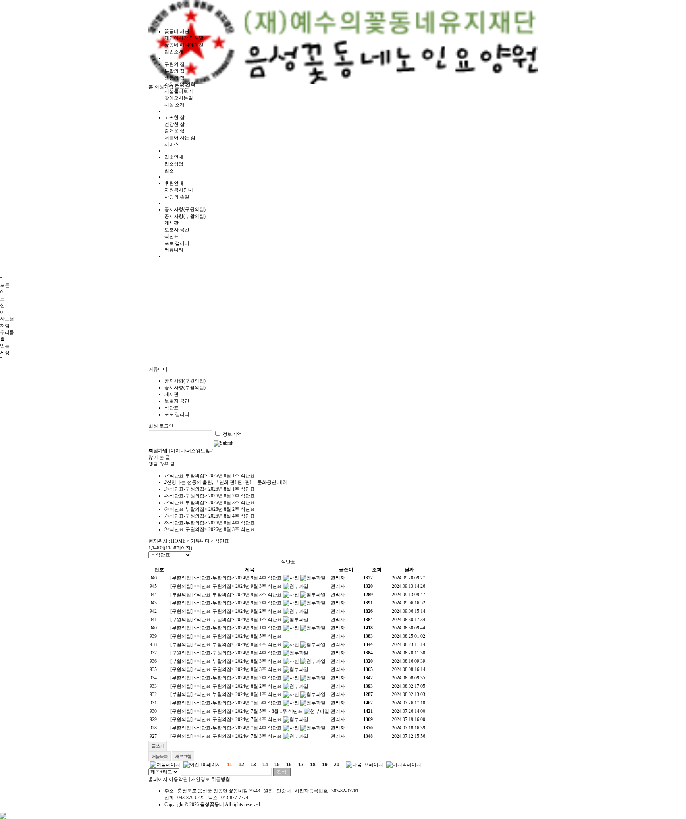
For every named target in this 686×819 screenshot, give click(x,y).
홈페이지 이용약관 (168, 779)
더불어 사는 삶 (179, 137)
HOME (178, 541)
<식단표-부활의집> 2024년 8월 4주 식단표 (238, 644)
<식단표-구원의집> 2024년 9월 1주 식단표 (238, 619)
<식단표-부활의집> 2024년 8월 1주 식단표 (238, 694)
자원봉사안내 (178, 190)
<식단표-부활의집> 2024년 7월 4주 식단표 (238, 728)
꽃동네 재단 (176, 31)
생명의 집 (174, 78)
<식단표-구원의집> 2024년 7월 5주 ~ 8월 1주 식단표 (248, 711)
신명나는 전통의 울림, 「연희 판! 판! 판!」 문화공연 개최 (227, 482)
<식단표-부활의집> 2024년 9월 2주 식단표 (238, 603)
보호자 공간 (176, 229)
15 (277, 764)
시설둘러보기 (178, 91)
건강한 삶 (174, 124)
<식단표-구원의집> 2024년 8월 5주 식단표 (238, 636)
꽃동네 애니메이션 (184, 45)
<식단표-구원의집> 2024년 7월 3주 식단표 (238, 736)
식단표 (171, 236)
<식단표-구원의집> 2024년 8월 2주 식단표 (238, 686)
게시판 (171, 223)
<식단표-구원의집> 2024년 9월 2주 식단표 (238, 611)
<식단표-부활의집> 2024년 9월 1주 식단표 (238, 628)
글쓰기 (158, 746)
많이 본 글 (159, 457)
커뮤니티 (200, 541)
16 (289, 764)
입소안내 (173, 157)
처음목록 (160, 756)
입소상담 (173, 164)
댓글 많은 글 (161, 464)
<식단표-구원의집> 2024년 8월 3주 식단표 (238, 669)
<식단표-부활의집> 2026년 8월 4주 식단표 (211, 523)
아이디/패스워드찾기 (193, 450)
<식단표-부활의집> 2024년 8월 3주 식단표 (238, 661)
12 (241, 764)
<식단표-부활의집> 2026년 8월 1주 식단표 (211, 475)
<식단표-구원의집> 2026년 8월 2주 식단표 (211, 496)
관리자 (338, 578)
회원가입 (163, 87)
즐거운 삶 (174, 131)
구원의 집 (174, 64)
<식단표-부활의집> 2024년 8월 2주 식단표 (238, 678)
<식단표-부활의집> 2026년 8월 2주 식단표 (211, 509)
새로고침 (183, 756)
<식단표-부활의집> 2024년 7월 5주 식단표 (238, 703)
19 (325, 764)
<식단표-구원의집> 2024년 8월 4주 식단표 (238, 653)
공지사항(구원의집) (185, 209)
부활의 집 (174, 71)
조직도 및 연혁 (179, 84)
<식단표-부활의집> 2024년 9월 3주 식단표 (238, 594)
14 (265, 764)
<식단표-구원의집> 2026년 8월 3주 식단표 (211, 529)
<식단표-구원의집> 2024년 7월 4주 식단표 (238, 719)
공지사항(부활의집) (185, 216)
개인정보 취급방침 (210, 779)
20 (336, 764)
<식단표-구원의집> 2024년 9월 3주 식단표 (238, 586)
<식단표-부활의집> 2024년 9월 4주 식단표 (238, 578)
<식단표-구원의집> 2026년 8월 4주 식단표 (211, 516)
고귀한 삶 (174, 117)
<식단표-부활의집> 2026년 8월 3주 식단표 (211, 502)
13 (253, 764)
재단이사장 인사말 (184, 38)
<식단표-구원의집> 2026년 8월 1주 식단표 (211, 489)
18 (313, 764)
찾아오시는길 (178, 98)
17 (301, 764)
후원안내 (173, 183)
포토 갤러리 (176, 243)
